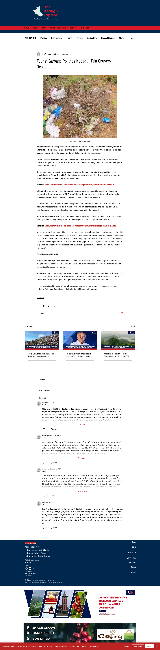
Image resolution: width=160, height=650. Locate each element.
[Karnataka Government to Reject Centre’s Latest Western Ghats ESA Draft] (118, 340)
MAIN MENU (30, 38)
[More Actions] (122, 403)
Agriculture (92, 38)
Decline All (138, 646)
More (121, 38)
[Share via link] (55, 306)
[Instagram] (26, 568)
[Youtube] (30, 568)
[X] (33, 568)
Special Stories (107, 38)
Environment (56, 38)
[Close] (157, 646)
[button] (132, 38)
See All (133, 326)
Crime (69, 38)
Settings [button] (127, 646)
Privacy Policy (92, 646)
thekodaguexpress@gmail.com (32, 560)
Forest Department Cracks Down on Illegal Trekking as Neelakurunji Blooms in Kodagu (41, 355)
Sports (79, 38)
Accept (149, 646)
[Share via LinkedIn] (49, 306)
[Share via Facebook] (38, 306)
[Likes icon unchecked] (43, 429)
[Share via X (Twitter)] (43, 306)
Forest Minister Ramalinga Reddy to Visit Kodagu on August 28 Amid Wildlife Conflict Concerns (79, 355)
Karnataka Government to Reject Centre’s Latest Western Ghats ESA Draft (116, 355)
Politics (43, 38)
